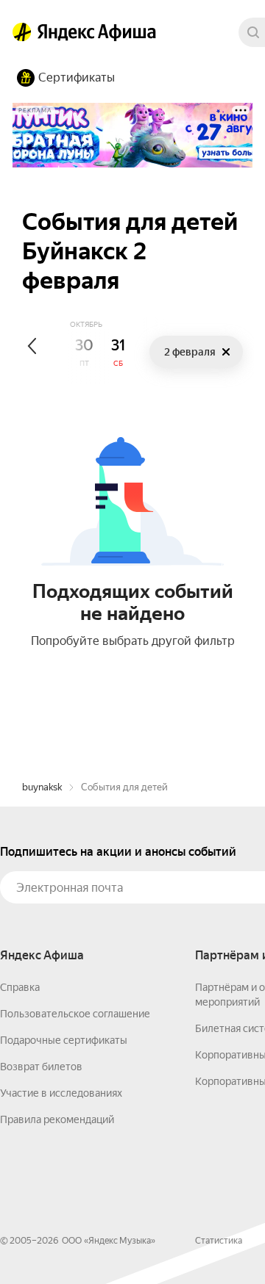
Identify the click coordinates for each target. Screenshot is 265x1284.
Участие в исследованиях (61, 1093)
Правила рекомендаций (57, 1119)
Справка (20, 987)
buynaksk (42, 787)
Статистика (218, 1241)
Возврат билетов (41, 1066)
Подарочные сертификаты (63, 1040)
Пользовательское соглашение (75, 1014)
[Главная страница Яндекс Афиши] (22, 32)
